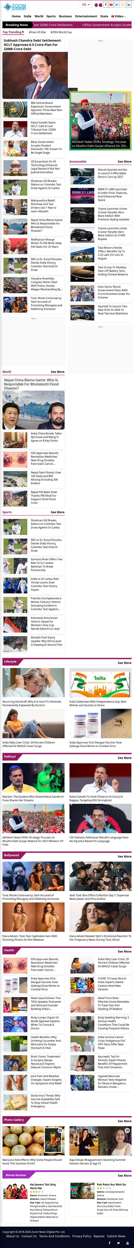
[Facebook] (105, 5)
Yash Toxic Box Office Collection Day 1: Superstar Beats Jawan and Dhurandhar (99, 897)
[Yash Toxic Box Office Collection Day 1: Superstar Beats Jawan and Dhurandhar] (100, 876)
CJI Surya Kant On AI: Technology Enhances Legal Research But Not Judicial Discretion (45, 167)
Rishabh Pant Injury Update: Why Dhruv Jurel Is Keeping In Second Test (46, 641)
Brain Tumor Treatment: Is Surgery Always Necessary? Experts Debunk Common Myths (46, 1062)
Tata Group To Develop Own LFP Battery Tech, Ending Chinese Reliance (113, 270)
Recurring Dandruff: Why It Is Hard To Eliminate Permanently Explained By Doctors (31, 703)
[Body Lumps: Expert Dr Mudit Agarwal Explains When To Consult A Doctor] (15, 1024)
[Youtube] (111, 5)
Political (10, 756)
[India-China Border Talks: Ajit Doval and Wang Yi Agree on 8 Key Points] (15, 440)
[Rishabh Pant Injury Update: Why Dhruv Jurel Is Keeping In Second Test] (15, 644)
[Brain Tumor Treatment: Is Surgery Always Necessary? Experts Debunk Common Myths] (15, 1063)
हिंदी (84, 5)
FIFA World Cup (61, 32)
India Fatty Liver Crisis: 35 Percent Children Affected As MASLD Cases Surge (28, 744)
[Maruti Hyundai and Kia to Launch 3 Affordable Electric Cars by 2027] (82, 176)
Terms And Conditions (54, 1236)
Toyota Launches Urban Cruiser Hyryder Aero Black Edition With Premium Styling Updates (113, 214)
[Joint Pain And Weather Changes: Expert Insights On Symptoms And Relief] (15, 1083)
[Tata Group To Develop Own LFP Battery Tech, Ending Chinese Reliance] (82, 274)
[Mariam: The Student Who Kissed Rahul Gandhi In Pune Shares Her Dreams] (33, 777)
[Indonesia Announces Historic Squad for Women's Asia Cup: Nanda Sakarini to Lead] (15, 625)
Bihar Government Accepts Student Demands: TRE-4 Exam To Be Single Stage (46, 147)
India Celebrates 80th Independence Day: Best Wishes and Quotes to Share (97, 703)
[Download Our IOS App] (100, 5)
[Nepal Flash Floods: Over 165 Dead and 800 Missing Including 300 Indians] (15, 479)
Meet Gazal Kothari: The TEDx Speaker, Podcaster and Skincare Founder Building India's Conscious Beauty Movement (46, 1003)
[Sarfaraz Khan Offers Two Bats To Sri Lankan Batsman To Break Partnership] (15, 566)
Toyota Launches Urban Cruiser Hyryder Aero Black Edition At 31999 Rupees (112, 233)
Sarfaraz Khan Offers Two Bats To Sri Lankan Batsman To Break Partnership (47, 564)
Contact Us (29, 1236)
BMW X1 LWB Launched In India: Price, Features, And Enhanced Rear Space (112, 194)
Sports (51, 16)
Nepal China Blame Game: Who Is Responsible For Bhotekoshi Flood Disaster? (47, 225)
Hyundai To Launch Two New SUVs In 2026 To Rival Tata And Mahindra (113, 309)
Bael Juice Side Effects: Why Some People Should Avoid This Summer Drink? (32, 1161)
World (39, 16)
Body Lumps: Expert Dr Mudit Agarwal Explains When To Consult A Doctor (45, 1023)
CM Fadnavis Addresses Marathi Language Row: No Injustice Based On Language (99, 839)
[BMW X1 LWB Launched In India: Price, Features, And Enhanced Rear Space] (82, 196)
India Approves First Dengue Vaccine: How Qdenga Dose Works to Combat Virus (95, 744)
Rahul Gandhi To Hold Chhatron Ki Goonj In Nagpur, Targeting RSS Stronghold (96, 798)
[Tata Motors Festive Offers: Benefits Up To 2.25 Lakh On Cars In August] (82, 254)
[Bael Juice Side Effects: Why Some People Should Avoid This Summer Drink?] (33, 1141)
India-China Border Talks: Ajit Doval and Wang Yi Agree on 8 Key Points (46, 437)
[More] (123, 16)
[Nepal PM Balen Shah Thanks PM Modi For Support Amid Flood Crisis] (15, 499)
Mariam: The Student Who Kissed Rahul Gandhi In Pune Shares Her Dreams (33, 798)
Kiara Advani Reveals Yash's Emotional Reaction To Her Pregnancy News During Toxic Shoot (100, 937)
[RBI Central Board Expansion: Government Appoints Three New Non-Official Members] (15, 110)
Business (65, 16)
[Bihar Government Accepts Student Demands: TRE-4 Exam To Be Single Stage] (15, 149)
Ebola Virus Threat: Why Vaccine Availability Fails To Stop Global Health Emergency (45, 1101)
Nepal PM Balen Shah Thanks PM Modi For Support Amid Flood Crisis (44, 497)
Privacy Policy (81, 1236)
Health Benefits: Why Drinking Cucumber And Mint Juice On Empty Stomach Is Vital (46, 1042)
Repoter (99, 1236)
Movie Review (16, 1175)
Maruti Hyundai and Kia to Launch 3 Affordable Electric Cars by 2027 (112, 173)
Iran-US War (37, 32)
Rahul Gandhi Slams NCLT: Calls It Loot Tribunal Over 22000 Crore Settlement (43, 128)
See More (58, 372)
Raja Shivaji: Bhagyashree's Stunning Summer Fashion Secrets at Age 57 (97, 1161)
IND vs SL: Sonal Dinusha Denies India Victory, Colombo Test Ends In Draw (46, 264)
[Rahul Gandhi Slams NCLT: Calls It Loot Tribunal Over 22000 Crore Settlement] (15, 129)
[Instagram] (122, 5)
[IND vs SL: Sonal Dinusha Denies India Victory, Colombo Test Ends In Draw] (15, 266)
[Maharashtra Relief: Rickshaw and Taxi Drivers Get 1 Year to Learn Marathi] (15, 207)
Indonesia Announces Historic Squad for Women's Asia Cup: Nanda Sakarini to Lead (45, 623)
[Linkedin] (129, 5)
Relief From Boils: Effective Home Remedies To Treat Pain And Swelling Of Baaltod (113, 1003)
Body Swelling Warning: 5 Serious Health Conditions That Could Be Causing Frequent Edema (113, 1023)
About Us (12, 1236)
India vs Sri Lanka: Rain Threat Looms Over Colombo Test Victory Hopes (45, 584)
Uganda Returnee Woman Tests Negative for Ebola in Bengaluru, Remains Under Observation (112, 1081)
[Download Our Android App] (96, 5)
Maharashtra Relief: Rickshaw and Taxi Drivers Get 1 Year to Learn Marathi (43, 206)
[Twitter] (116, 5)
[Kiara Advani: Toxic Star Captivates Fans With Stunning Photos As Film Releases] (33, 917)
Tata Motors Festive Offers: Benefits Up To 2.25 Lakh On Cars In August (111, 253)
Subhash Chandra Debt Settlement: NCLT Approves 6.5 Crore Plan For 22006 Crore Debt (32, 44)
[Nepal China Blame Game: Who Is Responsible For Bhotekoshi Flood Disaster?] (15, 227)
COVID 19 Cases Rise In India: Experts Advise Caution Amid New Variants (112, 984)
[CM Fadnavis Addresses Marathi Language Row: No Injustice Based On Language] (100, 818)
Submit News (116, 1236)
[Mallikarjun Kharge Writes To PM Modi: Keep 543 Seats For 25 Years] (15, 246)
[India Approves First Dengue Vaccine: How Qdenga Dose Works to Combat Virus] (100, 723)
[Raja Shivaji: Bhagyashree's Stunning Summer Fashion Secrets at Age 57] (100, 1141)
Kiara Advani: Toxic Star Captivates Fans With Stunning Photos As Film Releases (29, 937)
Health (9, 950)
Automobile (77, 161)
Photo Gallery (14, 1120)
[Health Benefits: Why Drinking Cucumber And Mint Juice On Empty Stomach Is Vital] (15, 1044)
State (104, 16)
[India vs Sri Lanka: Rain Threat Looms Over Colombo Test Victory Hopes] (15, 586)
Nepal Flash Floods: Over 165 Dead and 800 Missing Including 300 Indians (46, 478)
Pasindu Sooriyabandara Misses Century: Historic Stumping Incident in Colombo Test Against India (46, 603)
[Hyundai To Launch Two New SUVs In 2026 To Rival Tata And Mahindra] (82, 313)
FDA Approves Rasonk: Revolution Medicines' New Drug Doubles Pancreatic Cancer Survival (45, 458)
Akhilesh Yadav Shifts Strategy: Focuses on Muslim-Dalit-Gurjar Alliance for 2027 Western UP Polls (32, 841)
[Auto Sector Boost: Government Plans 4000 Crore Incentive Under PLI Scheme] (82, 293)
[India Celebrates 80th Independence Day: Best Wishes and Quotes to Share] (100, 682)
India (27, 16)
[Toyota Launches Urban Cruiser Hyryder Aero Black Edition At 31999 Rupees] (82, 235)
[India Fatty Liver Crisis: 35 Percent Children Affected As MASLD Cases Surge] (33, 723)
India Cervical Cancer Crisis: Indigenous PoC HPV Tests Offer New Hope (112, 1042)
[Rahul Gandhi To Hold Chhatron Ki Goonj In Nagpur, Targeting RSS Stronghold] (100, 777)
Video (118, 16)
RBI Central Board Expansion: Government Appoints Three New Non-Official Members (47, 108)
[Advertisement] (33, 343)
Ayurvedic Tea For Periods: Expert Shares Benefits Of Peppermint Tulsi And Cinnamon (112, 1062)
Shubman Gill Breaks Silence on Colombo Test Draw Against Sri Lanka (46, 184)
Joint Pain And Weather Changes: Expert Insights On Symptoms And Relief (46, 1079)
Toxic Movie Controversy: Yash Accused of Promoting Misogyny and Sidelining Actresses (46, 303)
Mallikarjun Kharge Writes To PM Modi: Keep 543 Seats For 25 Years (46, 243)
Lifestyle (10, 661)
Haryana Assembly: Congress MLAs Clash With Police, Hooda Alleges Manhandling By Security (45, 284)
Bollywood (11, 855)
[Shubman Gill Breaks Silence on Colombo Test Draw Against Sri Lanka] (15, 188)
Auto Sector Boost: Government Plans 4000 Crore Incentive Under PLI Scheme (114, 292)
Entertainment (86, 16)
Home (16, 16)
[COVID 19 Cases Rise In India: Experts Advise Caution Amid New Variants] (82, 985)
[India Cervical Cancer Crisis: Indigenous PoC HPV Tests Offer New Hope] (82, 1044)
